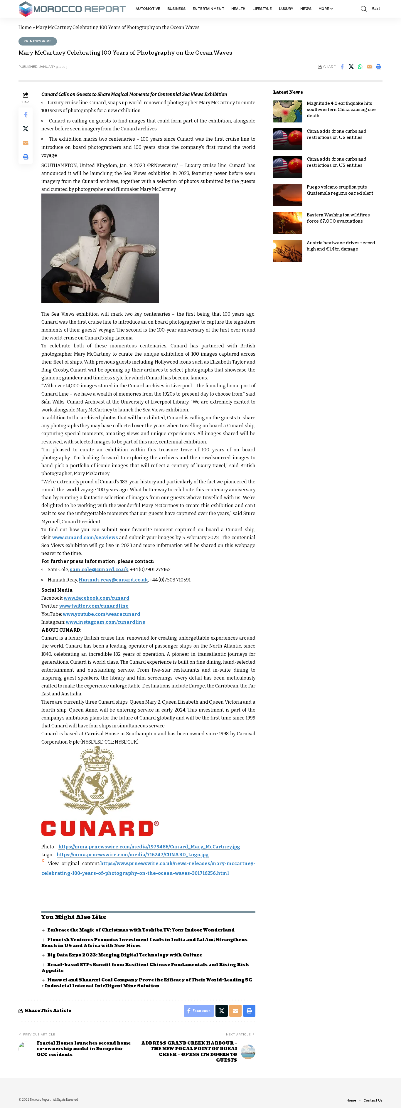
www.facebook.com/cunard (96, 598)
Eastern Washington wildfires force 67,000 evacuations (338, 218)
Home (25, 27)
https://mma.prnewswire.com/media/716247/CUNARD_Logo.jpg (133, 855)
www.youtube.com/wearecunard (101, 614)
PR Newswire (37, 41)
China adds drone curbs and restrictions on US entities (336, 134)
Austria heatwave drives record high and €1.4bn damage (341, 246)
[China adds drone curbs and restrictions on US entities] (287, 139)
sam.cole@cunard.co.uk (99, 569)
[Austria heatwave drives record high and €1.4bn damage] (287, 251)
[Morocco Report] (72, 9)
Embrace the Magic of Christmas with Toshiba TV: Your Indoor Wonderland (141, 930)
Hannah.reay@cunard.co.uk (113, 580)
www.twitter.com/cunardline (94, 606)
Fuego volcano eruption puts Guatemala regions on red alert (340, 190)
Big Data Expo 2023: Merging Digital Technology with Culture (124, 955)
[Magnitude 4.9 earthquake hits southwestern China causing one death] (287, 111)
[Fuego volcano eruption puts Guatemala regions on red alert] (287, 195)
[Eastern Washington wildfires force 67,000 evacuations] (287, 223)
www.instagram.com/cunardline (105, 622)
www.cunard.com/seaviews (85, 537)
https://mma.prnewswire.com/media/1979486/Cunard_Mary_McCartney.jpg (149, 847)
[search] (364, 9)
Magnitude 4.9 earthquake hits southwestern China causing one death (341, 110)
